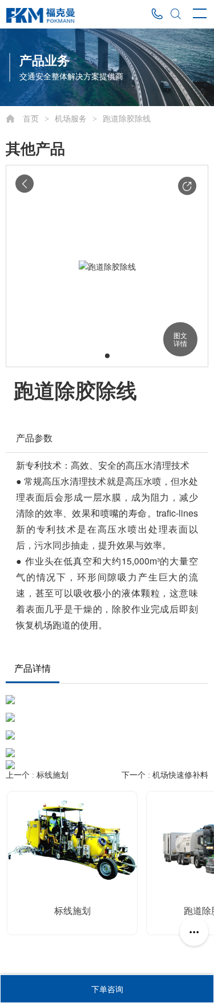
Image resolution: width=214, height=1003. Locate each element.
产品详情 (32, 668)
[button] (187, 186)
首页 (31, 119)
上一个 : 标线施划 (37, 775)
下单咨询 (107, 988)
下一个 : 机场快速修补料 (165, 775)
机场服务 (71, 119)
